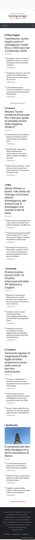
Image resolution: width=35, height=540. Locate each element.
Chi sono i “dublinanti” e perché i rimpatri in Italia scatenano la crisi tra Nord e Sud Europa (18, 382)
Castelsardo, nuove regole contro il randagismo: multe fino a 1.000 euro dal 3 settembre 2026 (17, 44)
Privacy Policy (16, 534)
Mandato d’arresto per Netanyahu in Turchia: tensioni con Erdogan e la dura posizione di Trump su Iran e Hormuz (17, 299)
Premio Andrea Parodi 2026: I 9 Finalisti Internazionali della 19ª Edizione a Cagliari (17, 280)
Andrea (8, 459)
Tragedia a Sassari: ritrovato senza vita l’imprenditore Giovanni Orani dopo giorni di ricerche (18, 76)
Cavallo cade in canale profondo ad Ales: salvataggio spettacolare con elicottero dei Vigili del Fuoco (17, 316)
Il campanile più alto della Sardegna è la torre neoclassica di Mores (17, 451)
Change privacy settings (28, 538)
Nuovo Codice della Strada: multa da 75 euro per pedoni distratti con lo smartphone (18, 410)
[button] (32, 25)
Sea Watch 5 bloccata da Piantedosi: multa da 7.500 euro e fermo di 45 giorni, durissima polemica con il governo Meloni (17, 252)
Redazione (9, 54)
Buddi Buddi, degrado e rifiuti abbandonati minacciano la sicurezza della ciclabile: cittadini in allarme (16, 153)
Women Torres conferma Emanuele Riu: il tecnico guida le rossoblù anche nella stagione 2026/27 (17, 119)
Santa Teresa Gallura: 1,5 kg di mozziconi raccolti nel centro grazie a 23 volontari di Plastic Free (18, 169)
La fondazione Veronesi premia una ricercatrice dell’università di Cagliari (16, 465)
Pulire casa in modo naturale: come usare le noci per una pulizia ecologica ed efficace (18, 223)
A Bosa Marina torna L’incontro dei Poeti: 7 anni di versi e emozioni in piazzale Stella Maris (18, 91)
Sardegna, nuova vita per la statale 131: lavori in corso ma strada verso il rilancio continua (17, 61)
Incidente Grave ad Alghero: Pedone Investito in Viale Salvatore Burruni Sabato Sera (18, 138)
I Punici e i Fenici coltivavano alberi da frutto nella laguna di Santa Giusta (18, 478)
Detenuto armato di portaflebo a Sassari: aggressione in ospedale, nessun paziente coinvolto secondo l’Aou (17, 333)
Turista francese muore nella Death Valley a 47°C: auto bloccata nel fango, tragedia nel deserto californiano (18, 236)
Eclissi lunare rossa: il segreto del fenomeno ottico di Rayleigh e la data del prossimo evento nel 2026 (18, 397)
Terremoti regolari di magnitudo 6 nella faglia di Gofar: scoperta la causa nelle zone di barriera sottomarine (17, 362)
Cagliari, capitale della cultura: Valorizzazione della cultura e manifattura (18, 490)
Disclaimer (7, 534)
